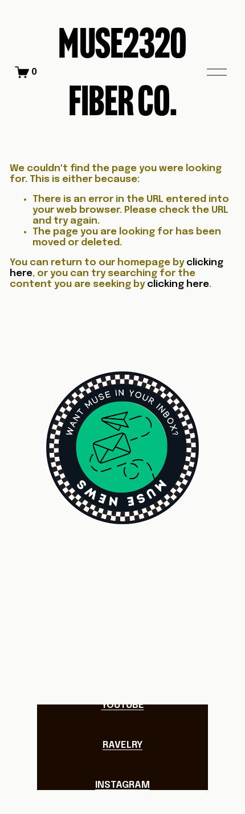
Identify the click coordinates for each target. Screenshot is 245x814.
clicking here (178, 284)
